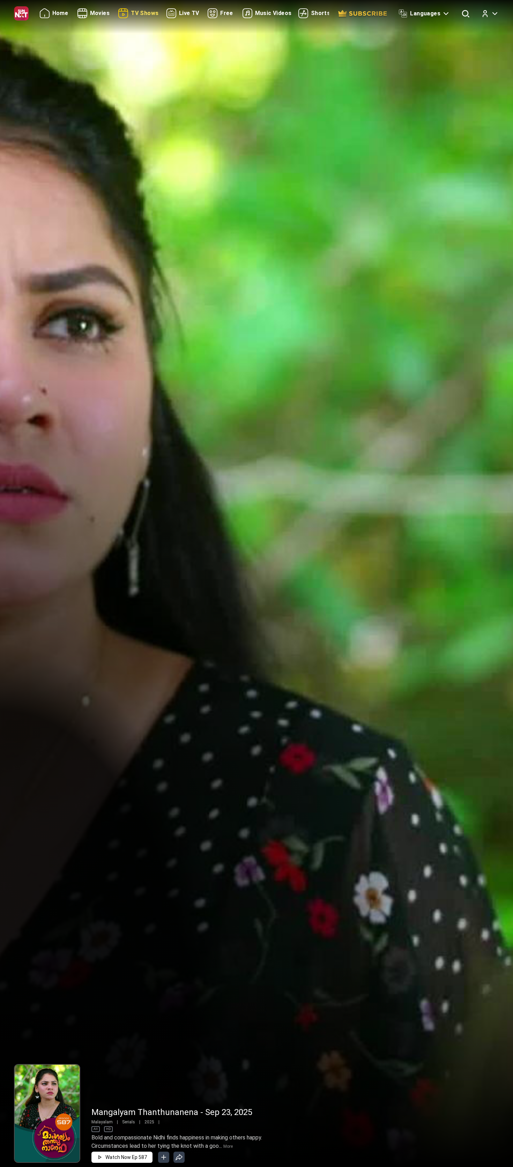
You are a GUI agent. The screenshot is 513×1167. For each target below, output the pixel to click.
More (228, 1146)
